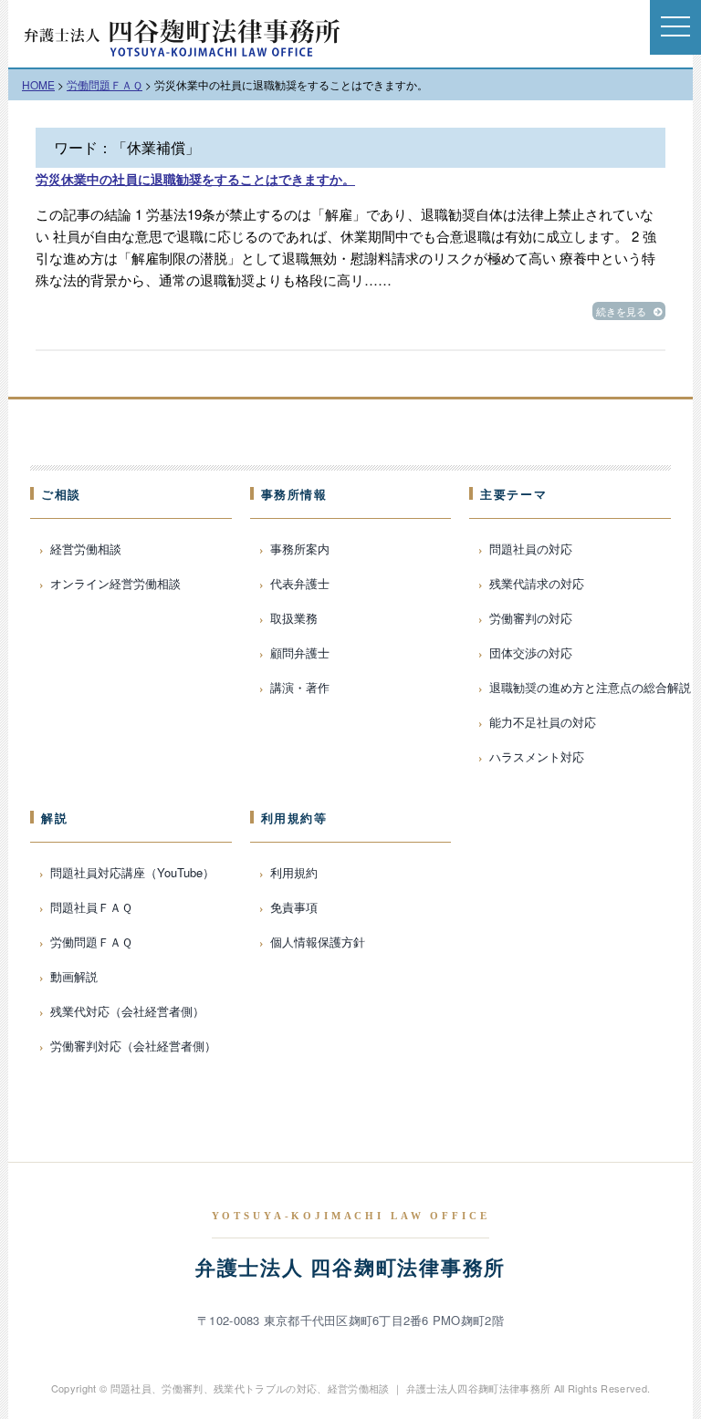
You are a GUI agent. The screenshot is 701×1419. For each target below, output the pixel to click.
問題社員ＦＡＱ (91, 907)
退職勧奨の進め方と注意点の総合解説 (590, 687)
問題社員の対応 (530, 548)
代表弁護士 (300, 583)
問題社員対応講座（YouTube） (132, 872)
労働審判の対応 (530, 618)
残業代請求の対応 (536, 583)
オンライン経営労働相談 (115, 583)
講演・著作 (300, 687)
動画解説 (74, 976)
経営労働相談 (85, 548)
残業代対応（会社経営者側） (127, 1011)
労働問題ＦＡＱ (91, 941)
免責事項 (294, 907)
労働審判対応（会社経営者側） (133, 1045)
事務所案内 (300, 548)
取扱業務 (294, 618)
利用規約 (294, 872)
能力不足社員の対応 (542, 721)
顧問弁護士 (300, 652)
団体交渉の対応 (530, 652)
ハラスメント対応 (536, 756)
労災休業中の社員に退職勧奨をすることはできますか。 (195, 179)
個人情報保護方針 (317, 941)
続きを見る (621, 311)
